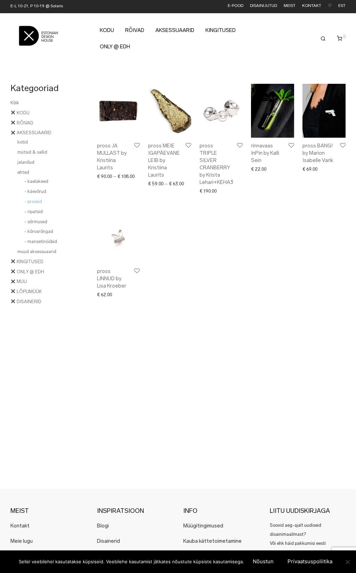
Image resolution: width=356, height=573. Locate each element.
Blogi (103, 526)
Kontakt (20, 526)
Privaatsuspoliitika (310, 561)
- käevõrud (35, 191)
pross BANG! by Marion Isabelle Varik (317, 153)
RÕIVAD (134, 30)
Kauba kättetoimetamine (212, 541)
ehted (23, 172)
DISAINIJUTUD (263, 6)
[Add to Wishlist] (136, 145)
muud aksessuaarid (36, 252)
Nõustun (263, 561)
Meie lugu (21, 541)
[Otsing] (323, 39)
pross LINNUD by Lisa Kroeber (111, 279)
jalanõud (25, 162)
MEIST (290, 6)
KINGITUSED (220, 30)
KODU (107, 30)
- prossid (33, 202)
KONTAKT (311, 6)
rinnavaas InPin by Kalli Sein (265, 153)
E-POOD (235, 6)
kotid (22, 142)
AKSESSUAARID (174, 30)
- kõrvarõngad (38, 231)
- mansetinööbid (40, 242)
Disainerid (108, 541)
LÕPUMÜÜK (29, 292)
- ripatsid (33, 212)
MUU (21, 282)
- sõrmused (35, 222)
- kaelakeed (36, 181)
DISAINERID (28, 302)
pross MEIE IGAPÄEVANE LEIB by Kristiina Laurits (164, 161)
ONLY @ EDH (115, 47)
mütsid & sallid (32, 152)
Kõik (14, 103)
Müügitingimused (203, 526)
